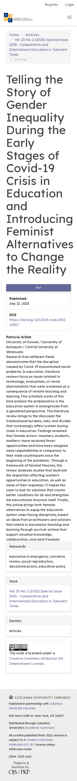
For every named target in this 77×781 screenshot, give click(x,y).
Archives (32, 35)
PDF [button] (38, 287)
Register (51, 4)
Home (14, 35)
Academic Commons (39, 728)
